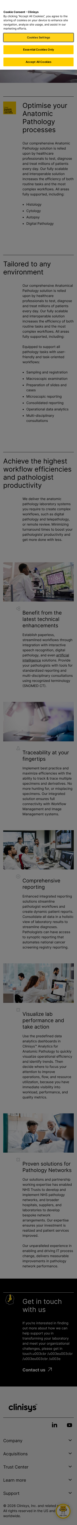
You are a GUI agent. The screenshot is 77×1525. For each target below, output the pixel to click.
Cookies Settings (38, 37)
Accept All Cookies (38, 62)
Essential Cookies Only (38, 49)
